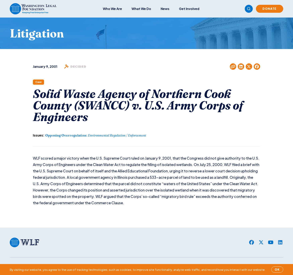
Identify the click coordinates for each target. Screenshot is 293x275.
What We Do (141, 9)
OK (277, 269)
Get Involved (189, 9)
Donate (270, 8)
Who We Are (112, 9)
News (165, 9)
